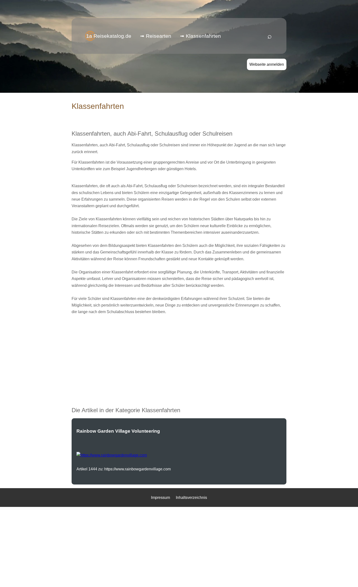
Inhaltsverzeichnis (191, 497)
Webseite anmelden (266, 64)
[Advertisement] (179, 353)
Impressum (160, 497)
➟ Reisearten (155, 36)
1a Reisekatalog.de (108, 36)
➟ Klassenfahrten (200, 36)
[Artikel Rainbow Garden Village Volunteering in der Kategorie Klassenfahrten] (111, 455)
